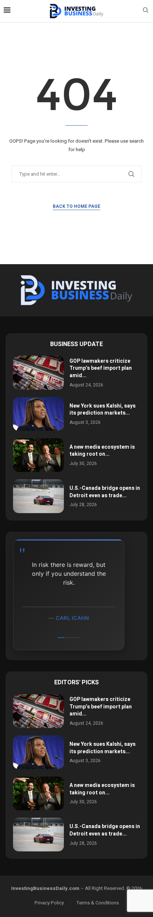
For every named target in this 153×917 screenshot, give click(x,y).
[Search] (145, 11)
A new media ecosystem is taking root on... (102, 450)
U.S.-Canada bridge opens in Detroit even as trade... (104, 491)
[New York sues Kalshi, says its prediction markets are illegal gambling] (38, 414)
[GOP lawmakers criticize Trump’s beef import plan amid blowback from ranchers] (38, 372)
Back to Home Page (76, 206)
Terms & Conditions (97, 902)
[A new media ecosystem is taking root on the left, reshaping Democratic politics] (38, 455)
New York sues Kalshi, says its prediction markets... (102, 409)
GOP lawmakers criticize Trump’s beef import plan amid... (100, 368)
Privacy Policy (49, 902)
